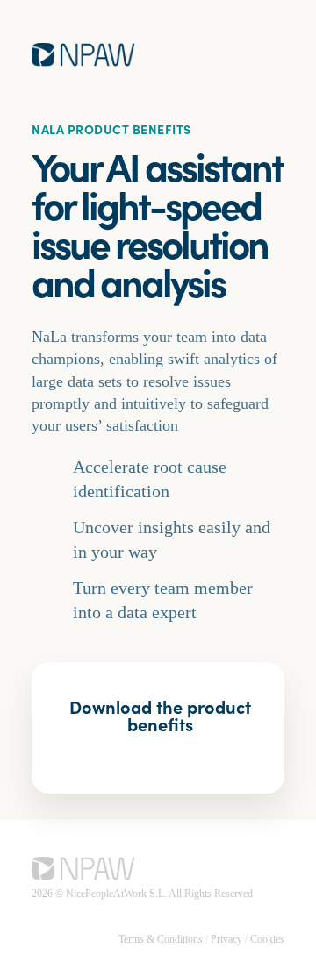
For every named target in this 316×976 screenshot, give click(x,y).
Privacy (226, 939)
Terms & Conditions (160, 939)
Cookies (267, 939)
